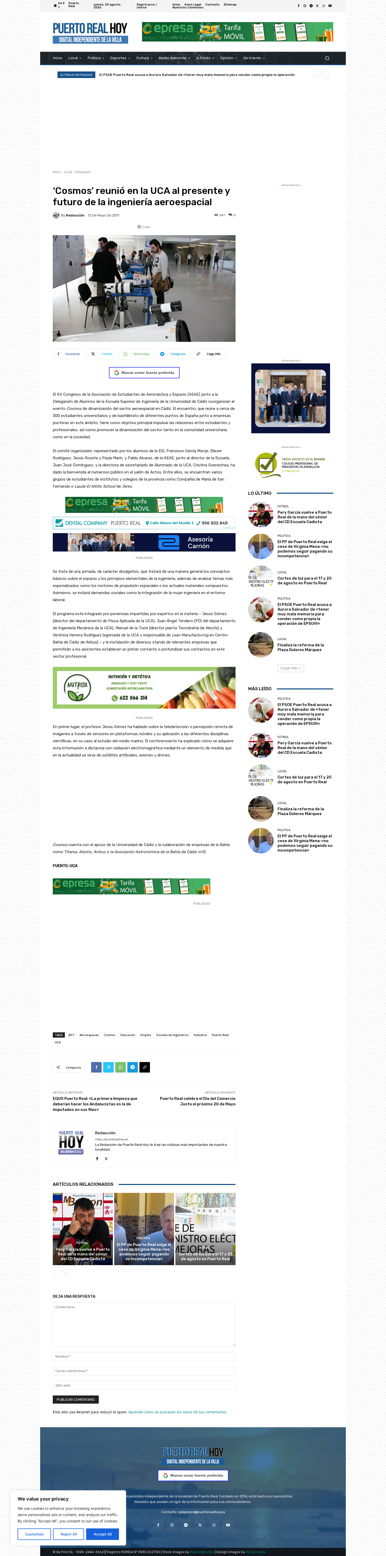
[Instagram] (305, 6)
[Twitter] (317, 6)
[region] (68, 1517)
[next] (325, 74)
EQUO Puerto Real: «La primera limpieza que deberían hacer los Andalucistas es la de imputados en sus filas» (95, 1104)
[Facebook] (298, 6)
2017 (71, 1035)
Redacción (75, 215)
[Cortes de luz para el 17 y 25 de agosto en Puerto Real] (205, 1229)
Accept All (103, 1534)
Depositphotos (202, 1552)
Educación (83, 172)
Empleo (145, 1035)
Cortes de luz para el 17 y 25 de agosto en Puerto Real (206, 1256)
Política (143, 1238)
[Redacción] (57, 215)
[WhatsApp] (324, 6)
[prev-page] (56, 1273)
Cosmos (109, 1035)
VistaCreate (255, 1552)
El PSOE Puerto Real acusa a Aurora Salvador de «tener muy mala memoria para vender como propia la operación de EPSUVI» (305, 614)
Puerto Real (220, 1035)
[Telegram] (311, 6)
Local (68, 172)
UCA (58, 1042)
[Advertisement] (193, 124)
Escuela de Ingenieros (173, 1035)
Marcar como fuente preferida (148, 372)
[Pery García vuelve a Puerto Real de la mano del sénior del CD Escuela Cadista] (83, 1229)
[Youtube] (330, 6)
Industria (200, 1035)
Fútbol (82, 1242)
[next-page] (64, 1273)
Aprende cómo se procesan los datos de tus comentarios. (177, 1412)
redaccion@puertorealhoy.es (201, 1512)
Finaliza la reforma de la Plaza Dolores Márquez (141, 75)
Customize (34, 1534)
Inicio (57, 172)
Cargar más (289, 668)
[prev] (317, 74)
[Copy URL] (144, 1067)
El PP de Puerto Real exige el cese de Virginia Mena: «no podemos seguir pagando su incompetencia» (144, 1251)
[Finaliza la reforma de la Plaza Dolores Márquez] (261, 645)
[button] (327, 58)
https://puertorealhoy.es (111, 1139)
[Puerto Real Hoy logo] (193, 1455)
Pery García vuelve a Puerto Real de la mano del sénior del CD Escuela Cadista (83, 1254)
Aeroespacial (89, 1035)
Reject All (69, 1534)
